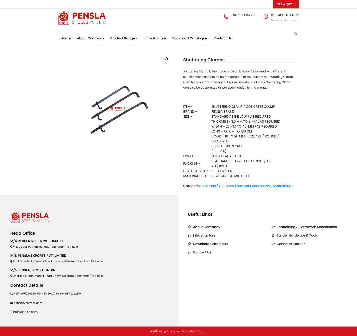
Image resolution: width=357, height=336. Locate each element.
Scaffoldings (283, 185)
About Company (90, 38)
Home (66, 38)
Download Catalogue (189, 38)
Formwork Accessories (253, 185)
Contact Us (222, 38)
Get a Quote (286, 4)
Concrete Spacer (291, 243)
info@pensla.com (25, 312)
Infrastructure (155, 38)
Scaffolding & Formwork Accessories (307, 227)
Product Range (122, 38)
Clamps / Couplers (218, 185)
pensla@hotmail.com (28, 303)
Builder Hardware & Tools (297, 235)
